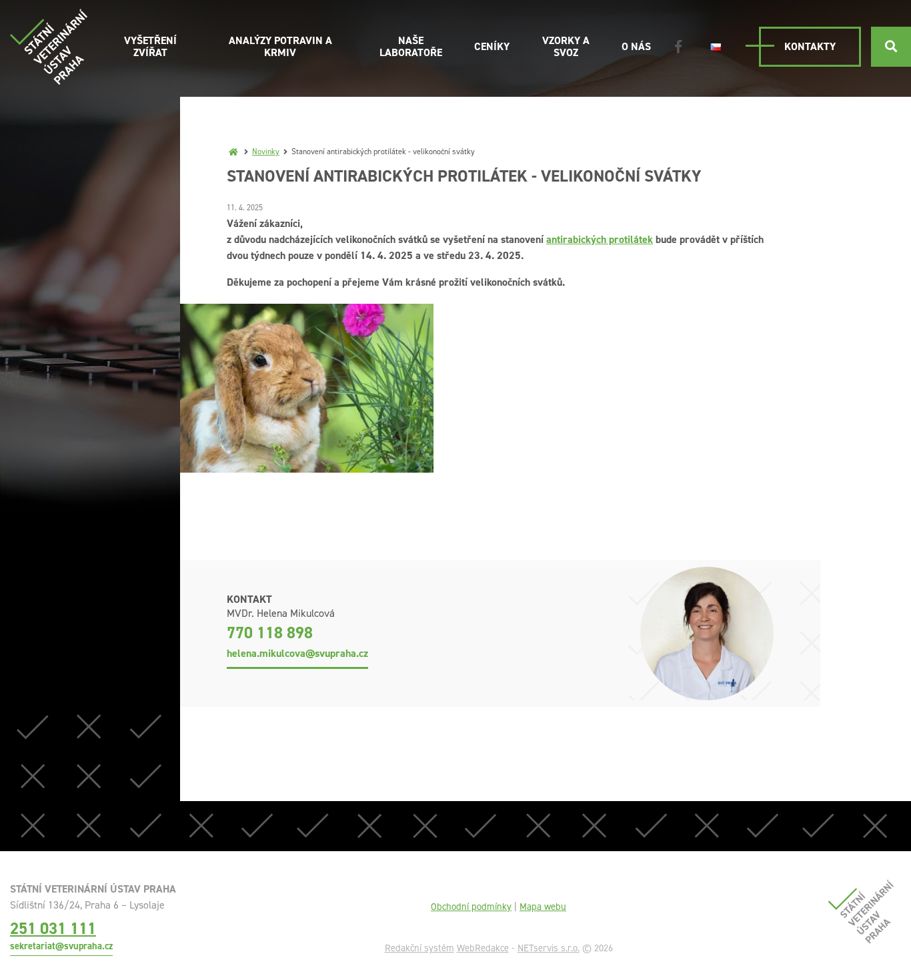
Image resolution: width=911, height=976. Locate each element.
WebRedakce (483, 948)
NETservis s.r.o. (549, 948)
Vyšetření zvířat (150, 46)
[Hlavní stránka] (233, 151)
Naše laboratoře (410, 46)
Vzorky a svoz (566, 46)
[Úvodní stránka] (48, 47)
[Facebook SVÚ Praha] (678, 46)
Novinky (265, 151)
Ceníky (492, 46)
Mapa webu (543, 906)
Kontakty (810, 46)
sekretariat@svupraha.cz (61, 946)
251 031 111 (53, 928)
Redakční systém (419, 948)
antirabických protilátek (599, 239)
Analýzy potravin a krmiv (280, 46)
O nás (636, 46)
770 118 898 (270, 633)
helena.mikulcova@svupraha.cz (297, 653)
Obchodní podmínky (471, 906)
